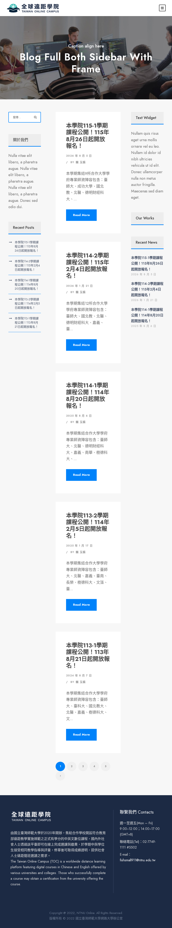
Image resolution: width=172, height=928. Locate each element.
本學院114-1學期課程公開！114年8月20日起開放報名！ (87, 395)
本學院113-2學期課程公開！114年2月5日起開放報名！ (87, 525)
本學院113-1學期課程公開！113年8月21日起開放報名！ (88, 655)
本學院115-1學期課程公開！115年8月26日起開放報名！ (87, 136)
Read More (81, 215)
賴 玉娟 (81, 162)
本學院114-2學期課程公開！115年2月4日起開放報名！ (87, 265)
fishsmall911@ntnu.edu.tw (137, 860)
